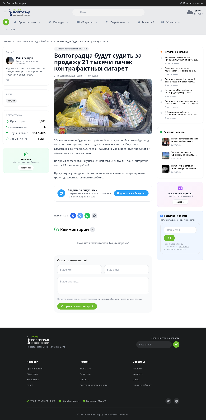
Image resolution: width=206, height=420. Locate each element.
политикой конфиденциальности (176, 247)
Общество (87, 22)
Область (171, 22)
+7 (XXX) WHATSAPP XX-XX (42, 401)
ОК (169, 237)
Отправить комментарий (77, 306)
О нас (136, 379)
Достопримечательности (94, 385)
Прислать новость (193, 3)
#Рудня (11, 100)
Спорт (30, 385)
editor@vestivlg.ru (70, 401)
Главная (7, 41)
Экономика (33, 379)
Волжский (85, 374)
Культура (58, 22)
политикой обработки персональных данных (120, 299)
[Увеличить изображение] (147, 129)
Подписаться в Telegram (131, 193)
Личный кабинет (142, 385)
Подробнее (25, 167)
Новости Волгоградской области (34, 41)
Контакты (138, 374)
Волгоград (85, 368)
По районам (117, 22)
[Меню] (5, 12)
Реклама (137, 368)
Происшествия (27, 22)
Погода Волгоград (16, 3)
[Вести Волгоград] (19, 12)
